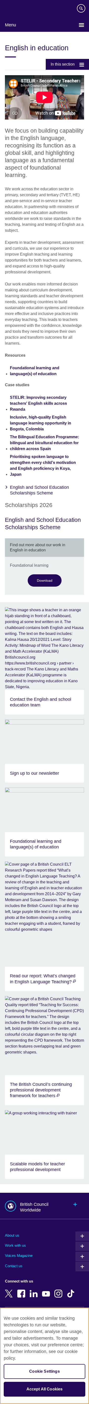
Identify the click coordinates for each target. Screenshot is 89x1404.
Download (44, 580)
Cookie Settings (44, 1371)
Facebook (22, 1290)
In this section (63, 64)
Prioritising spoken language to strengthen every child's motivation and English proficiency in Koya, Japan (43, 465)
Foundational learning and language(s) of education (34, 371)
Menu (10, 24)
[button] (44, 1206)
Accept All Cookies (44, 1389)
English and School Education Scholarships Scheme (39, 490)
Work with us (15, 1245)
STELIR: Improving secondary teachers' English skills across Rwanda (38, 403)
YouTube (47, 1290)
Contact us (13, 1266)
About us (12, 1235)
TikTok (72, 1290)
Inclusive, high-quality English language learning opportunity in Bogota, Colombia (40, 423)
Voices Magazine (19, 1255)
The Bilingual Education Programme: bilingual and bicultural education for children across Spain (44, 443)
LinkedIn (35, 1290)
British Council (17, 9)
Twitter (10, 1290)
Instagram (59, 1290)
